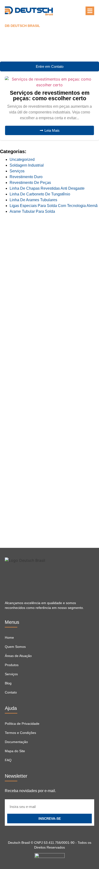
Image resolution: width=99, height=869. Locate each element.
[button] (90, 10)
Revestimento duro (26, 177)
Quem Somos (15, 647)
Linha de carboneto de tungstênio (40, 194)
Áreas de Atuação (18, 656)
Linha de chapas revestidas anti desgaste (47, 188)
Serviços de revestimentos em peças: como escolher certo (49, 95)
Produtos (12, 665)
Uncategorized (22, 159)
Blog (8, 683)
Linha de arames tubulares (33, 200)
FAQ (8, 760)
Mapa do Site (15, 751)
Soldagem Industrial (27, 165)
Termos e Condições (20, 733)
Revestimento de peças (30, 183)
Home (9, 637)
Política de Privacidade (22, 723)
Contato (11, 692)
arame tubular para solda (32, 211)
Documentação (16, 742)
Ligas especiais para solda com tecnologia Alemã (54, 206)
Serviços (17, 171)
